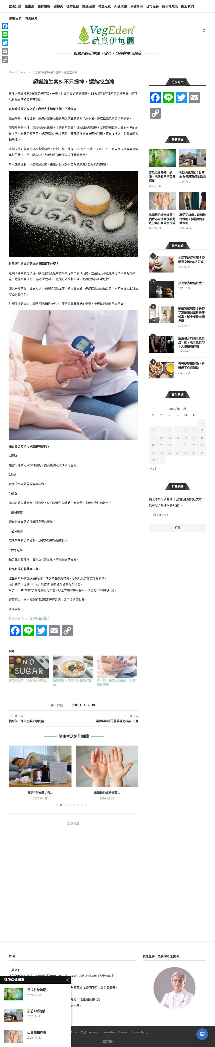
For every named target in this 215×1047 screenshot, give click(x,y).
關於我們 (187, 6)
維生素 (29, 6)
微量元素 (104, 6)
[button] (14, 775)
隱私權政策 (170, 6)
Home (21, 72)
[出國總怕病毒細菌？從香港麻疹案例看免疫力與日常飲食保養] (40, 766)
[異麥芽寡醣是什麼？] (161, 289)
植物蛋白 (72, 6)
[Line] (5, 34)
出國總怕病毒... (38, 1032)
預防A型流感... (37, 1011)
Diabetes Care (18, 618)
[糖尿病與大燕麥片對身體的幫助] (73, 667)
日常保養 (152, 6)
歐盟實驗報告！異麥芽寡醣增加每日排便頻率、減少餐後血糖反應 (191, 314)
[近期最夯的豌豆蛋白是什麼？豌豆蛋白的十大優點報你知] (161, 344)
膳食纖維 (44, 6)
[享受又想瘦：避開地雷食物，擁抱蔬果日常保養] (107, 766)
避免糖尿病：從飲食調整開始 (28, 680)
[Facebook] (5, 26)
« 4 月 (152, 468)
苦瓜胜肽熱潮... (38, 990)
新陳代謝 (120, 6)
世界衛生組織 (38, 618)
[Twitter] (5, 43)
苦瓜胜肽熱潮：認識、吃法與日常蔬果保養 (162, 176)
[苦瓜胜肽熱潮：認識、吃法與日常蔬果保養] (162, 158)
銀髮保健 (88, 6)
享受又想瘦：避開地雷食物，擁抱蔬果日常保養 (192, 219)
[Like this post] (76, 705)
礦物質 (58, 6)
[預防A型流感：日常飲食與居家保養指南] (192, 158)
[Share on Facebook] (80, 705)
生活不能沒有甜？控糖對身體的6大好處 (191, 259)
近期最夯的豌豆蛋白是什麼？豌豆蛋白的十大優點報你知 (191, 342)
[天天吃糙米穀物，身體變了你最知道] (161, 370)
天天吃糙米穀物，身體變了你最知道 (191, 365)
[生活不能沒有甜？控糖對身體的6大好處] (161, 264)
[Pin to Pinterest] (89, 705)
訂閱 (178, 527)
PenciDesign (141, 1032)
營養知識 (15, 6)
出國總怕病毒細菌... (40, 792)
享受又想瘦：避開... (107, 792)
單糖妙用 (136, 6)
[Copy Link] (5, 59)
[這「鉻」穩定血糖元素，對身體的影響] (117, 667)
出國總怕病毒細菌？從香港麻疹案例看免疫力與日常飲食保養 (162, 219)
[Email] (5, 51)
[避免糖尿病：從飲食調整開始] (29, 667)
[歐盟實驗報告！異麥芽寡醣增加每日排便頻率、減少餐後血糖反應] (161, 314)
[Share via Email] (93, 705)
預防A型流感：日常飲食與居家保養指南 (192, 174)
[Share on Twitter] (84, 705)
